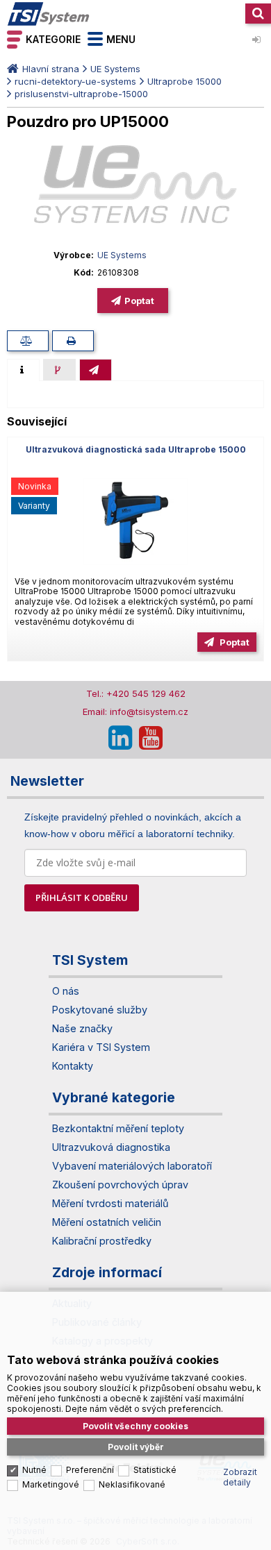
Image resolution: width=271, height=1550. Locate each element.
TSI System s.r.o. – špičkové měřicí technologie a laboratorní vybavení (48, 14)
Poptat (139, 300)
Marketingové (50, 1484)
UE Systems (115, 68)
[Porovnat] (28, 340)
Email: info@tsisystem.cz (135, 711)
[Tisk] (73, 340)
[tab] (23, 370)
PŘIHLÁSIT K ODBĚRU (81, 897)
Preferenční (90, 1470)
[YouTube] (151, 738)
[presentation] (23, 370)
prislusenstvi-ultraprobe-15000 (81, 93)
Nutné (34, 1470)
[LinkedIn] (120, 738)
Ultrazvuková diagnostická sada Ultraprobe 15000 (136, 449)
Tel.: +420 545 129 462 (136, 693)
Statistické (154, 1470)
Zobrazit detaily (240, 1477)
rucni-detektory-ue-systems (75, 81)
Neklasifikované (132, 1484)
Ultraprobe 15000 (184, 81)
